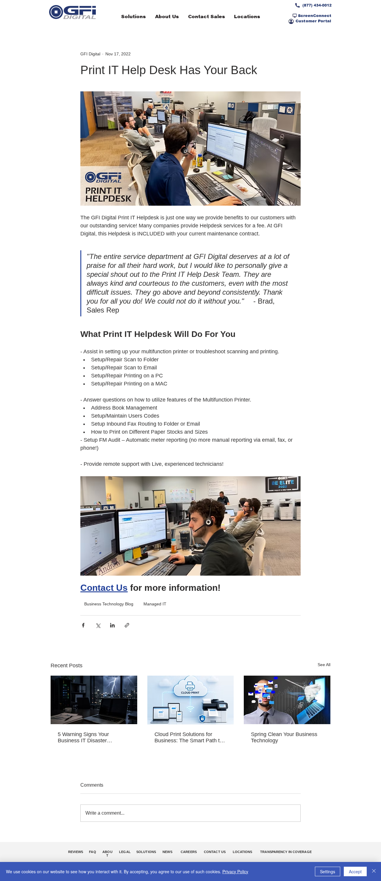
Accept (355, 871)
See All (324, 664)
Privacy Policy (235, 871)
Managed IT (154, 604)
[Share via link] (127, 625)
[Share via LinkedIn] (112, 625)
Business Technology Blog (108, 604)
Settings (327, 871)
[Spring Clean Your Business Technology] (287, 700)
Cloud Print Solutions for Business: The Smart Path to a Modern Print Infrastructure (188, 737)
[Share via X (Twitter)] (98, 625)
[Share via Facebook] (83, 625)
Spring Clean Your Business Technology (284, 737)
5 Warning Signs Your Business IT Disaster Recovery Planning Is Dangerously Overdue (84, 737)
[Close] (373, 871)
